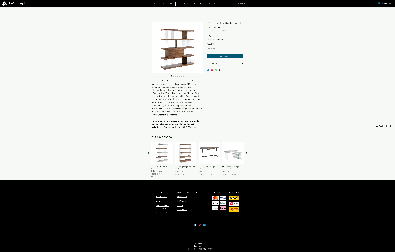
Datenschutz (200, 246)
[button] (384, 126)
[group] (197, 160)
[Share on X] (220, 70)
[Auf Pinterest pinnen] (212, 70)
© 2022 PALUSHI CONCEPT (199, 249)
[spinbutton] (211, 48)
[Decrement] (209, 48)
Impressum (200, 243)
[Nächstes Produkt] (246, 153)
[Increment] (214, 48)
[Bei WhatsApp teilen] (216, 70)
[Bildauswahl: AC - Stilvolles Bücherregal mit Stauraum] (171, 76)
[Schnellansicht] (162, 153)
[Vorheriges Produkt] (148, 153)
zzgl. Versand (219, 39)
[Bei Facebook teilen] (208, 70)
